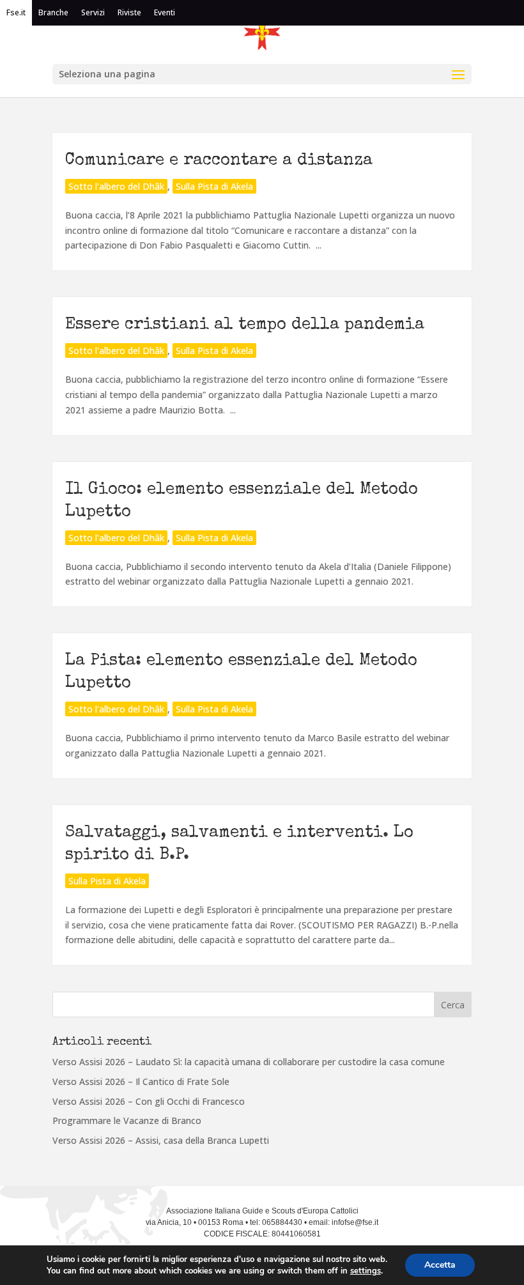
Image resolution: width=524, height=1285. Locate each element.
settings (365, 1271)
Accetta (440, 1265)
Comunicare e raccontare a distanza (219, 161)
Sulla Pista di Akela (214, 186)
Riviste (129, 12)
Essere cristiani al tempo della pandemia (244, 325)
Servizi (93, 12)
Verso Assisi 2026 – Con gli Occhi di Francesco (148, 1101)
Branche (53, 12)
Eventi (164, 12)
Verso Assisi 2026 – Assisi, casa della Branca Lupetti (160, 1140)
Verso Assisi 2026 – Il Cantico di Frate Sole (140, 1081)
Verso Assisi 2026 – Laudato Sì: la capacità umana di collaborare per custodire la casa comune (248, 1062)
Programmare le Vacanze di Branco (126, 1120)
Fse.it (16, 12)
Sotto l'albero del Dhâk (116, 186)
